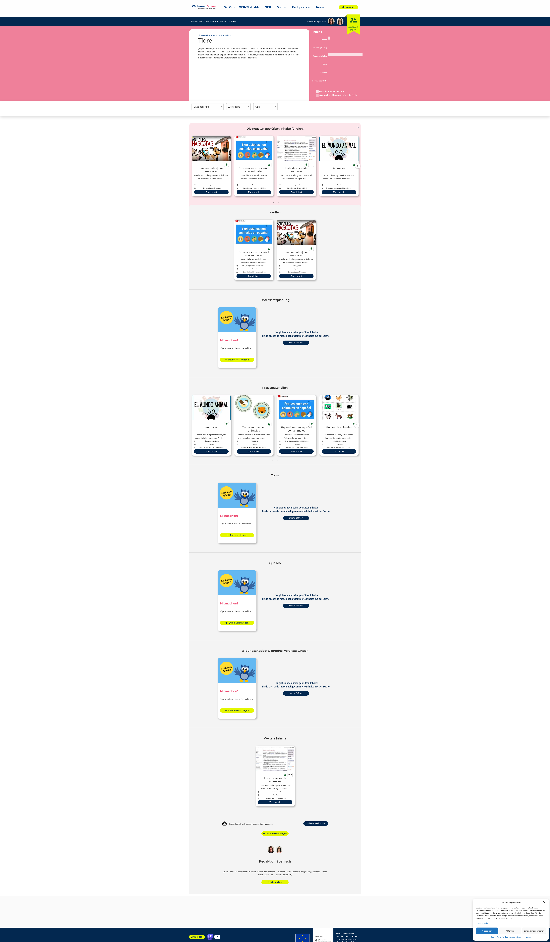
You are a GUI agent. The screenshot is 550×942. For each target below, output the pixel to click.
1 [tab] (273, 202)
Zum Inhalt (211, 192)
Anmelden (197, 937)
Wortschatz (222, 21)
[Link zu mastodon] (210, 937)
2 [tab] (278, 202)
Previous (191, 165)
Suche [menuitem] (281, 7)
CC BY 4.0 (353, 936)
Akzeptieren (487, 930)
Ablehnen (510, 930)
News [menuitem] (320, 7)
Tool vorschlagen (238, 535)
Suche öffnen (296, 342)
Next (357, 165)
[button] (544, 902)
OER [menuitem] (268, 7)
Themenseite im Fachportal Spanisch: (214, 35)
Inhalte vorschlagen (238, 359)
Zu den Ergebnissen (315, 823)
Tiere (233, 21)
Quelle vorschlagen (239, 623)
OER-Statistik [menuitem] (249, 7)
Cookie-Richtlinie (497, 937)
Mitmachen (276, 882)
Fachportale (196, 21)
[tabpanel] (211, 166)
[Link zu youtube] (217, 937)
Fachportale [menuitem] (301, 7)
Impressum (527, 937)
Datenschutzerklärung (513, 937)
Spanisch (209, 21)
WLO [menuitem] (228, 7)
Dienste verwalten (482, 923)
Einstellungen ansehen (534, 930)
